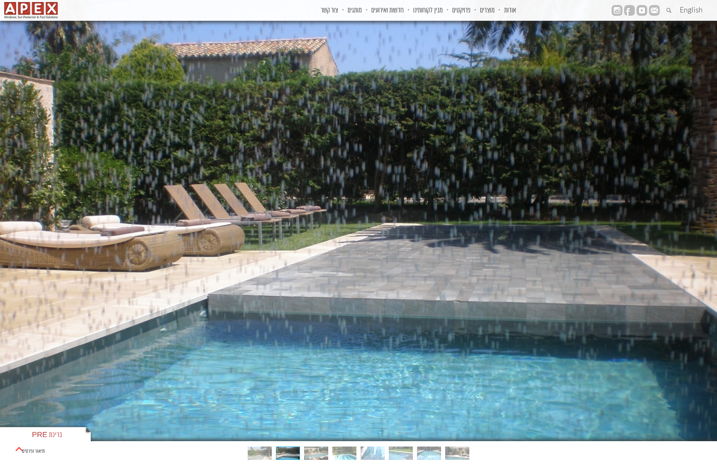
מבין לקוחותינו (428, 10)
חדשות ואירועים (387, 10)
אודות (510, 10)
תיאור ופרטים (33, 451)
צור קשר (329, 10)
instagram (617, 10)
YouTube (642, 10)
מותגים (355, 10)
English (691, 10)
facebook (629, 10)
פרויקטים (461, 10)
